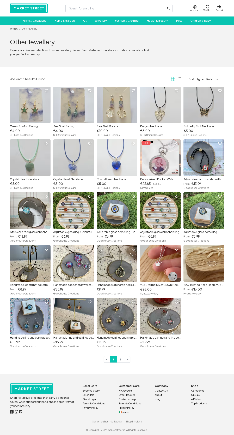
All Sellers (196, 399)
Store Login (89, 399)
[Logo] (29, 8)
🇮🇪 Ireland (124, 412)
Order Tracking (127, 394)
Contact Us (161, 390)
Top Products (199, 403)
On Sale (195, 394)
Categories (197, 390)
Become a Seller (92, 390)
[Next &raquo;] (127, 359)
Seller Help (88, 394)
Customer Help (127, 399)
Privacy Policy (90, 407)
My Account (125, 390)
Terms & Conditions (94, 403)
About (158, 394)
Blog (157, 399)
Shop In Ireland (134, 421)
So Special (116, 421)
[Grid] (173, 79)
